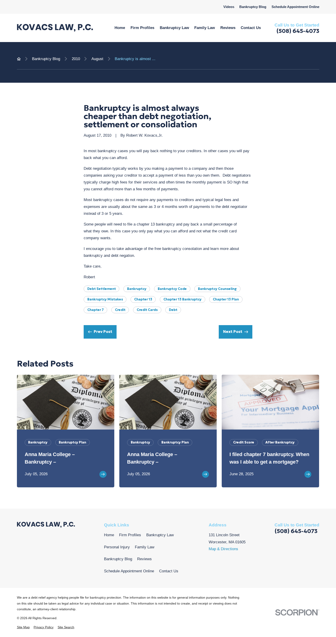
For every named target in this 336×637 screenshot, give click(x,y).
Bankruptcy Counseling (217, 289)
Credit (120, 310)
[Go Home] (19, 59)
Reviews (144, 559)
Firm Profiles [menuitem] (142, 28)
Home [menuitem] (120, 28)
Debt (173, 310)
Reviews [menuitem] (227, 28)
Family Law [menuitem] (204, 28)
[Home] (55, 28)
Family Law (144, 547)
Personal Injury (117, 547)
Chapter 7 (95, 310)
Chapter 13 (143, 299)
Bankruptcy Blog (252, 7)
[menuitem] (23, 627)
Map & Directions (223, 549)
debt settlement (101, 289)
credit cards (147, 310)
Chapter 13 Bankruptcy (182, 299)
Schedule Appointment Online (295, 7)
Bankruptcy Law (160, 535)
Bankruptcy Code (172, 289)
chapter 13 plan (226, 299)
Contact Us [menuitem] (251, 28)
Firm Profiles (130, 535)
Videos (228, 7)
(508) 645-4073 (297, 31)
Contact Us (168, 571)
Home (109, 535)
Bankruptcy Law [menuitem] (174, 28)
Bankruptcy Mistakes (105, 299)
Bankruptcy (137, 289)
